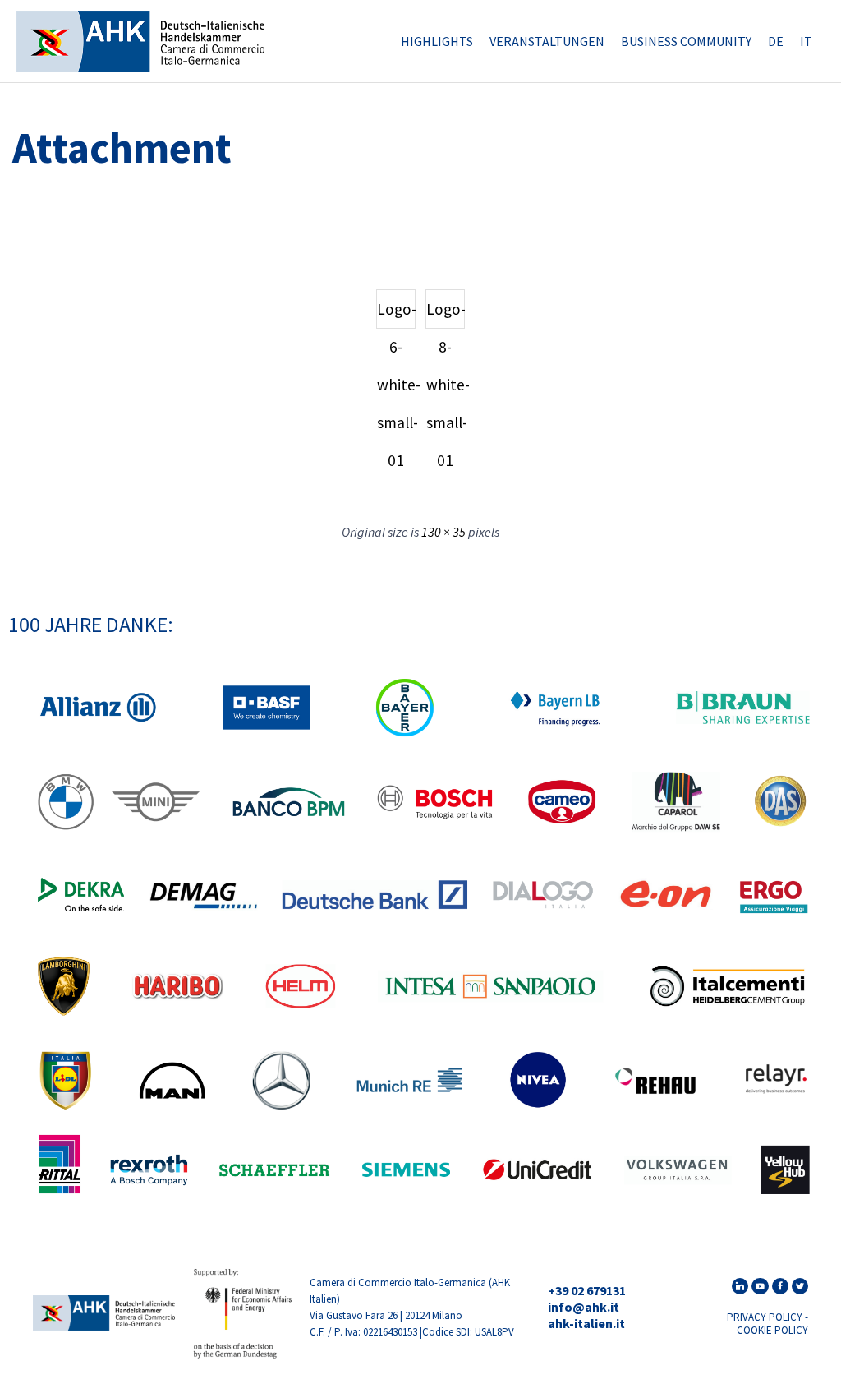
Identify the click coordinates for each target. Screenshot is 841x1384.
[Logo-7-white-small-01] (53, 229)
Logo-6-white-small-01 (396, 314)
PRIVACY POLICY (764, 1317)
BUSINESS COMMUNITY (686, 41)
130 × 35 (443, 532)
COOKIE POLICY (772, 1330)
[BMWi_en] (242, 1354)
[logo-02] (104, 1325)
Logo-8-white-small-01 (445, 314)
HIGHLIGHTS (437, 41)
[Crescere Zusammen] (140, 41)
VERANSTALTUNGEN (546, 41)
